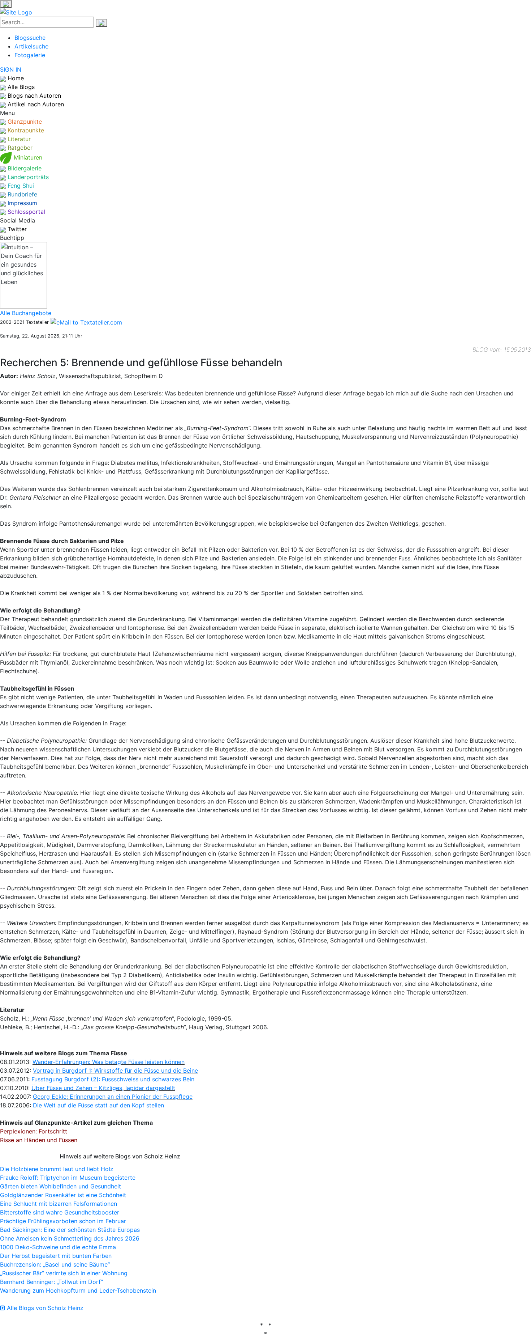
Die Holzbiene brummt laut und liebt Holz (56, 1169)
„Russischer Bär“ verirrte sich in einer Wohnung (64, 1273)
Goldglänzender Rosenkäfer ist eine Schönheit (63, 1195)
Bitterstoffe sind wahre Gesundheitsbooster (59, 1212)
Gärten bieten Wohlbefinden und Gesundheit (60, 1186)
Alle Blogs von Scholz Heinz (44, 1307)
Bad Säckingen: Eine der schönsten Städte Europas (70, 1229)
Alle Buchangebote (25, 313)
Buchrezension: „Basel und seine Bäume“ (55, 1264)
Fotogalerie (29, 55)
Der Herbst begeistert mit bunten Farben (56, 1255)
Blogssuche (30, 37)
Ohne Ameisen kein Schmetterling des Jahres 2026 (69, 1238)
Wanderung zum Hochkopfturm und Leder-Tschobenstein (78, 1290)
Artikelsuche (31, 46)
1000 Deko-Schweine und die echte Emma (58, 1247)
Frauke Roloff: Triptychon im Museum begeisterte (67, 1177)
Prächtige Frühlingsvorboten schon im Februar (63, 1221)
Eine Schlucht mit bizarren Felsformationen (58, 1203)
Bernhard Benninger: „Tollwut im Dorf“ (51, 1281)
